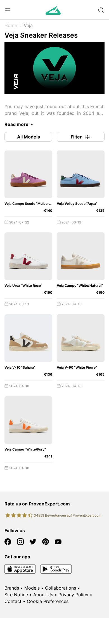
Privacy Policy (73, 594)
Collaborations (60, 588)
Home (10, 25)
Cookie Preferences (47, 601)
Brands (11, 588)
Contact (13, 601)
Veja (28, 25)
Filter (76, 137)
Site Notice (16, 594)
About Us (43, 594)
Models (32, 588)
